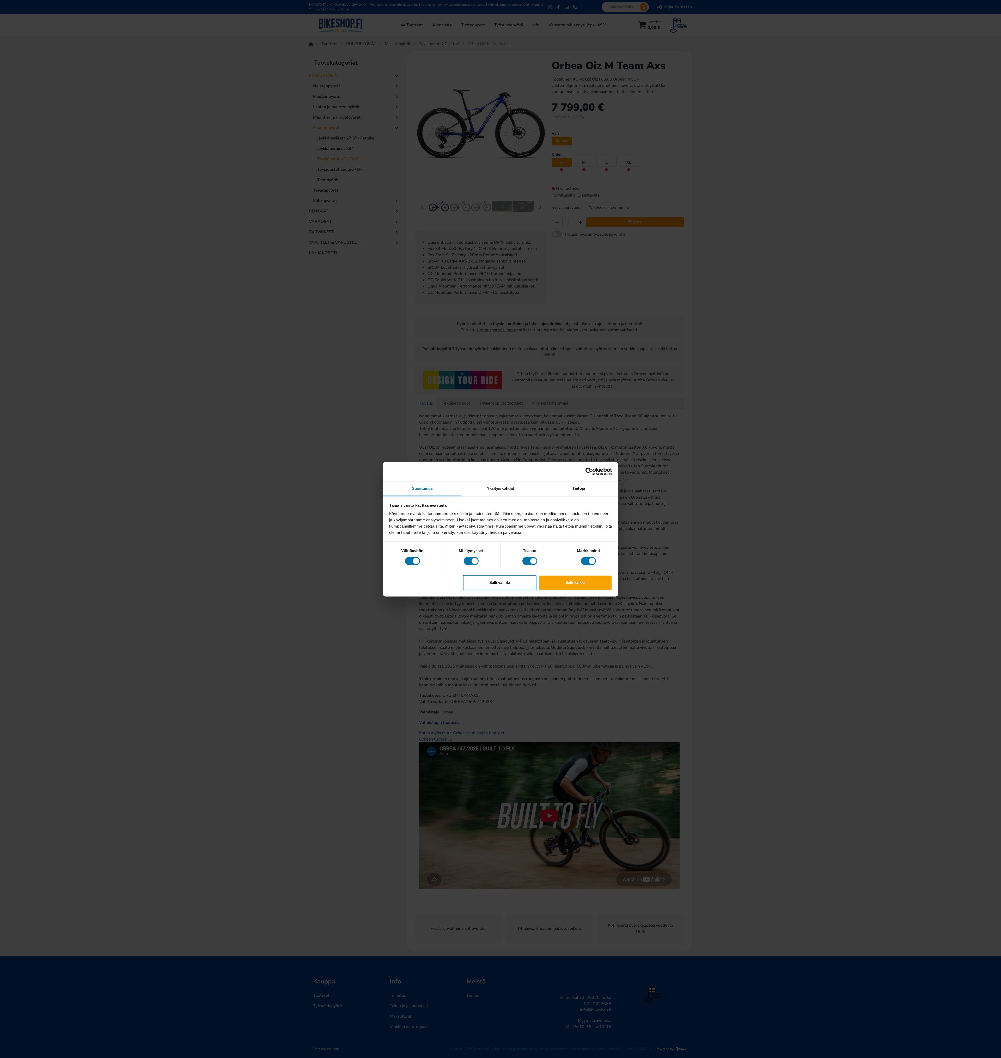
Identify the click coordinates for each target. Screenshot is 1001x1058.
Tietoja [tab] (578, 488)
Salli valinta (499, 582)
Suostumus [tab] (422, 488)
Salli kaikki (575, 582)
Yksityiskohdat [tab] (500, 488)
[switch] (471, 561)
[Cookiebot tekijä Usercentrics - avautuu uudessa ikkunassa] (589, 471)
